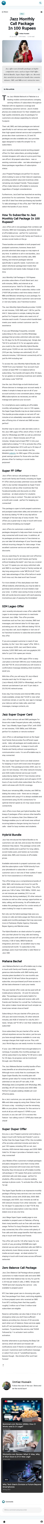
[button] (41, 1521)
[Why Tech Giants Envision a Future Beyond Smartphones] (22, 1471)
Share (6, 12)
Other (22, 14)
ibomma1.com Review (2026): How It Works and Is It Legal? (19, 1425)
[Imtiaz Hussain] (16, 33)
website (12, 453)
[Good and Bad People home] (4, 3)
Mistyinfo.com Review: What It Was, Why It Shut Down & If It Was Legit (21, 1455)
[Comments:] (41, 12)
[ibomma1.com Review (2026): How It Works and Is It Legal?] (22, 1411)
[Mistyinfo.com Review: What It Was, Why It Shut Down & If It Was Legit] (22, 1441)
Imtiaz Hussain (24, 33)
